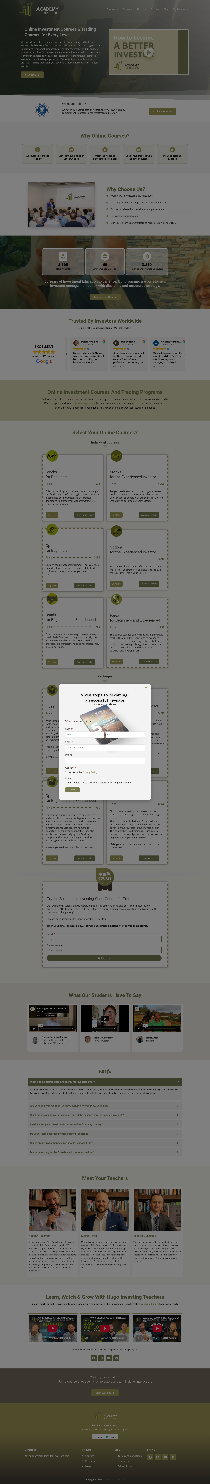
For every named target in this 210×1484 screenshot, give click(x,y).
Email (69, 741)
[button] (147, 688)
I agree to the (82, 772)
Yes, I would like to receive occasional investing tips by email (100, 782)
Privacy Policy (90, 772)
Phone (68, 754)
